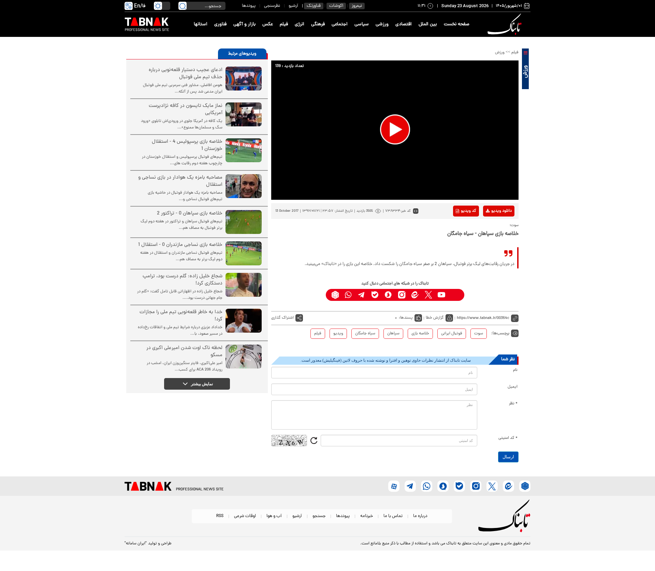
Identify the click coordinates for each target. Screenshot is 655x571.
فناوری (220, 24)
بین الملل (428, 24)
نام (515, 370)
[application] (395, 130)
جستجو (318, 516)
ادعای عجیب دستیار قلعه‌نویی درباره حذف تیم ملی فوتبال (185, 74)
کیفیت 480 (490, 239)
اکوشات (336, 6)
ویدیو (338, 334)
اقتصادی (403, 24)
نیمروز (357, 6)
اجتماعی (340, 24)
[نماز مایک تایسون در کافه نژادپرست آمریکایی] (243, 114)
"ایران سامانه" (136, 544)
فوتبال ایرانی (451, 334)
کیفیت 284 (490, 250)
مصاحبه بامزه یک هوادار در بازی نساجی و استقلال (180, 181)
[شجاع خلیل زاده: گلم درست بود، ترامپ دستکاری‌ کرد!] (243, 285)
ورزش (500, 53)
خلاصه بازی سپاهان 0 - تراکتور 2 (189, 213)
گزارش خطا (435, 318)
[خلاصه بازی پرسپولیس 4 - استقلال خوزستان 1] (243, 150)
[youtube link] (441, 295)
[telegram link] (362, 295)
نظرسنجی (272, 6)
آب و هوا (274, 516)
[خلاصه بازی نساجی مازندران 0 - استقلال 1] (243, 253)
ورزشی (382, 24)
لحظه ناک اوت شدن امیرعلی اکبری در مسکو (184, 352)
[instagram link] (401, 295)
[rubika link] (335, 295)
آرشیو (293, 6)
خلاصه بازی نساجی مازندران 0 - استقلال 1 (180, 245)
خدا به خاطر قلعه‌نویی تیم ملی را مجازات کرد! (181, 316)
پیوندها (249, 6)
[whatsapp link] (348, 295)
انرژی (299, 24)
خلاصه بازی (420, 334)
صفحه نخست (456, 24)
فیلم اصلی (491, 229)
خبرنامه (366, 516)
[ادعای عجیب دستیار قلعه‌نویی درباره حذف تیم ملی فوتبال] (243, 78)
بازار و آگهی (244, 24)
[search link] (182, 6)
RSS (219, 516)
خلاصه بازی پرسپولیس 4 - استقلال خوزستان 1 (187, 145)
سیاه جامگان (365, 334)
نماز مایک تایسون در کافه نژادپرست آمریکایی (185, 109)
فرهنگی (318, 24)
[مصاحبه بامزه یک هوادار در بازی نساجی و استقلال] (243, 186)
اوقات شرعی (245, 516)
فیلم (284, 24)
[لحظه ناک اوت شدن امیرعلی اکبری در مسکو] (243, 356)
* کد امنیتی (508, 438)
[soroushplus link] (388, 295)
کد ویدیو (468, 211)
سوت (478, 334)
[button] (395, 129)
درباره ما (420, 516)
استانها (200, 24)
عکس (267, 24)
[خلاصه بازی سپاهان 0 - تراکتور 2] (243, 222)
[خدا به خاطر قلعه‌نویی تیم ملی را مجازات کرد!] (243, 321)
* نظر (513, 404)
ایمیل (513, 387)
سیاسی (361, 24)
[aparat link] (455, 295)
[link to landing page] (505, 24)
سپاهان (393, 334)
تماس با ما (393, 516)
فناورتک (314, 6)
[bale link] (375, 295)
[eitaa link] (415, 295)
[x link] (428, 295)
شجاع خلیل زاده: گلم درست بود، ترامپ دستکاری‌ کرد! (182, 280)
